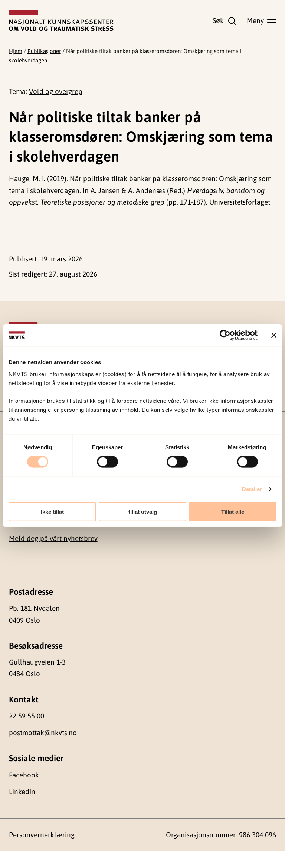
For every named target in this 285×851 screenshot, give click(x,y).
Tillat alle (232, 511)
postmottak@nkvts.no (43, 732)
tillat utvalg (142, 511)
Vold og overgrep (55, 91)
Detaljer (252, 489)
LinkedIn (22, 792)
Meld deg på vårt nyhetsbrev (53, 538)
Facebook (24, 775)
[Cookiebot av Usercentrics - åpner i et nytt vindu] (225, 335)
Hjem (15, 51)
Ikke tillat (52, 511)
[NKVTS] (61, 20)
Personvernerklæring (42, 835)
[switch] (107, 462)
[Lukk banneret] (273, 335)
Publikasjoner (44, 51)
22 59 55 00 (26, 716)
